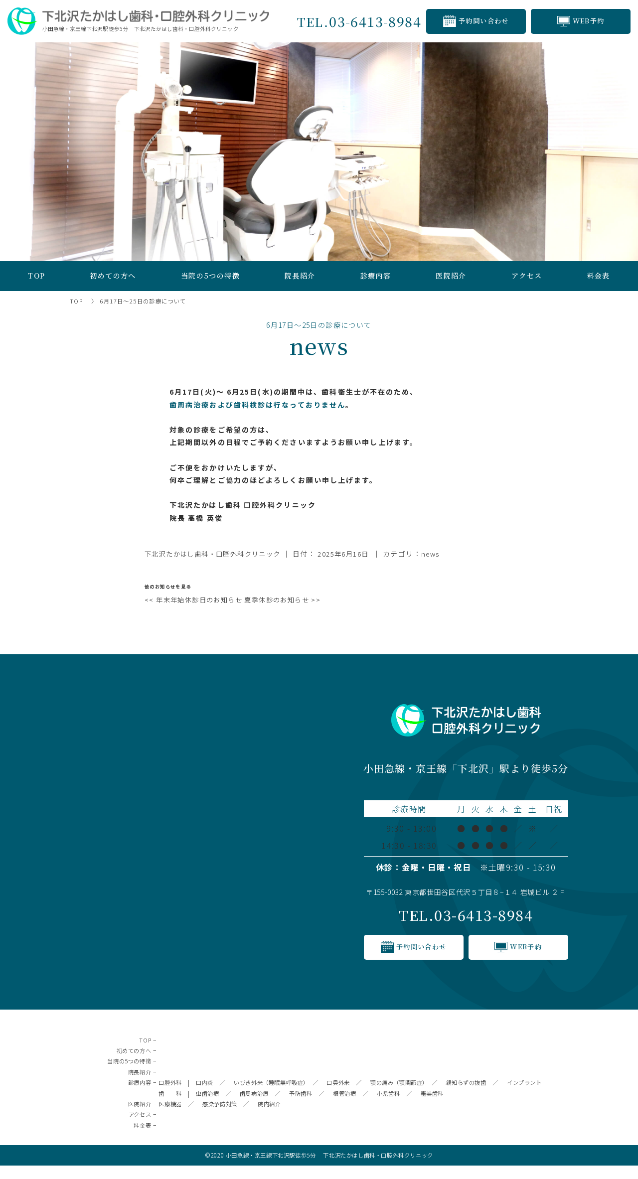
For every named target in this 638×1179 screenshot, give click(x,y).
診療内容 (375, 276)
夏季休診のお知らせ (282, 599)
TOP (36, 276)
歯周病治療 (254, 1093)
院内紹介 (269, 1104)
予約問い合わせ (484, 20)
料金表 (598, 276)
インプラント (524, 1082)
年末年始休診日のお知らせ (193, 599)
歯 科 (170, 1093)
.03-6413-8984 (359, 21)
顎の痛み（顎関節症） (397, 1082)
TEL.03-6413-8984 (466, 914)
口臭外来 (337, 1082)
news (430, 554)
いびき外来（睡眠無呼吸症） (270, 1082)
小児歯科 (388, 1093)
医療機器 (170, 1104)
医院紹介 (451, 276)
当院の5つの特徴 (210, 276)
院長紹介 (139, 1072)
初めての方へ (113, 276)
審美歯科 (432, 1093)
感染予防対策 (219, 1104)
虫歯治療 (207, 1093)
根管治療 (344, 1093)
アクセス (526, 276)
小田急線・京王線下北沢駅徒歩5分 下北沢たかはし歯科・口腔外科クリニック (329, 1155)
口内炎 (204, 1082)
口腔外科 (170, 1082)
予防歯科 (300, 1093)
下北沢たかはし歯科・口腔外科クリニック (213, 554)
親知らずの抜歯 (466, 1082)
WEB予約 (589, 20)
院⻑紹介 (300, 276)
